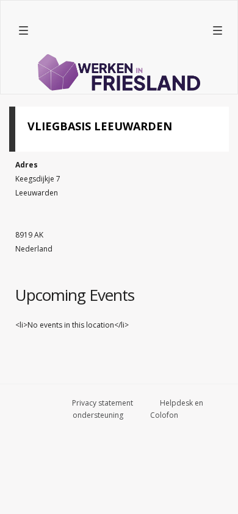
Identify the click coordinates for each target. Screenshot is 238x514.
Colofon (164, 415)
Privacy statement (102, 403)
